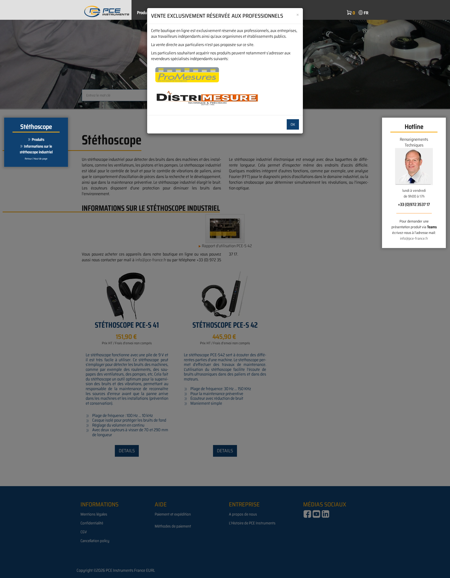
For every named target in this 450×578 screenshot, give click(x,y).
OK (293, 124)
